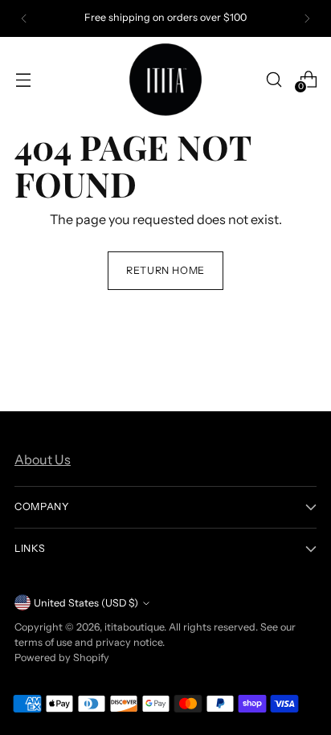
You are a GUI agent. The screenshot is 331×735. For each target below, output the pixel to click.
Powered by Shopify (61, 657)
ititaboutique (134, 627)
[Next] (307, 18)
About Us (42, 459)
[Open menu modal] (22, 79)
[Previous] (24, 18)
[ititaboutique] (165, 79)
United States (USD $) (86, 603)
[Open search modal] (273, 79)
